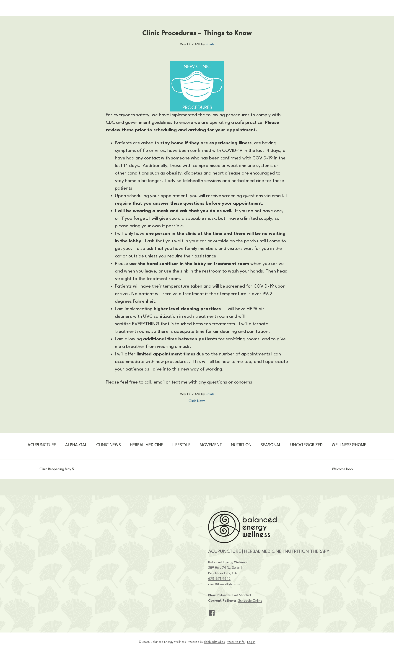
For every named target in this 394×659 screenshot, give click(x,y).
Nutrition (241, 445)
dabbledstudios (214, 641)
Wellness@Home (349, 445)
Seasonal (271, 445)
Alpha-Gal (76, 445)
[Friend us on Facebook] (211, 612)
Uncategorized (306, 445)
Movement (211, 445)
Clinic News (197, 401)
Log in (251, 641)
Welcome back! (343, 469)
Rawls (210, 44)
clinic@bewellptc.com (224, 584)
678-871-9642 (219, 579)
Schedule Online (250, 601)
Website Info (236, 641)
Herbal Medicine (146, 445)
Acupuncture (42, 445)
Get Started (241, 595)
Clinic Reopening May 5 (56, 469)
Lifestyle (181, 445)
